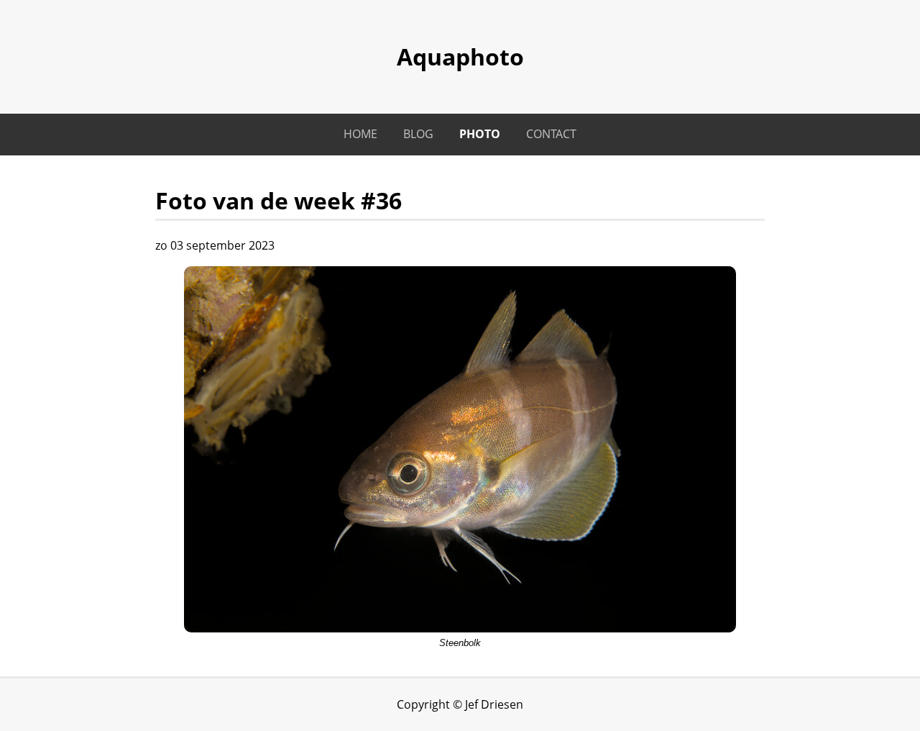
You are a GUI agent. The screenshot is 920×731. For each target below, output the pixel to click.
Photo (479, 134)
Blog (418, 134)
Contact (551, 134)
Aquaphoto (460, 56)
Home (360, 134)
